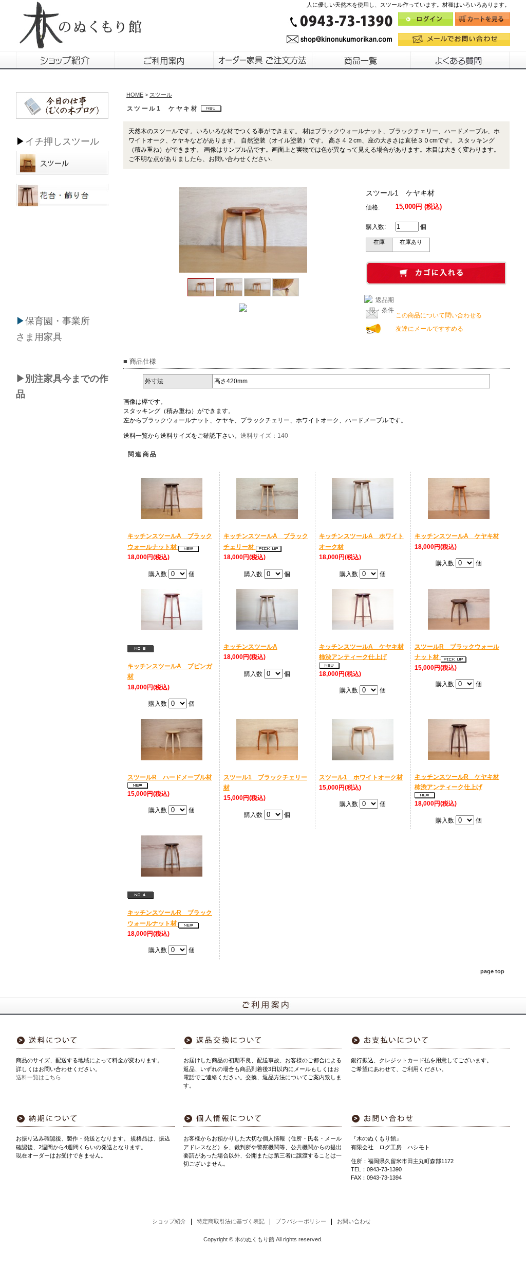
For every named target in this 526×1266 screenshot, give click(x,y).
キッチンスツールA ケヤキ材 (457, 536)
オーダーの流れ (263, 60)
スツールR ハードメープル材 (169, 777)
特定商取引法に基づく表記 (231, 1221)
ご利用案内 (164, 60)
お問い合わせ (354, 1221)
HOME (134, 95)
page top (492, 971)
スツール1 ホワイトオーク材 (361, 777)
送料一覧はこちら (38, 1077)
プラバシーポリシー (300, 1221)
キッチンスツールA (250, 646)
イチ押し (43, 141)
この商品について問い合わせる (439, 315)
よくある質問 (460, 60)
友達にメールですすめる (429, 328)
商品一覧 (361, 60)
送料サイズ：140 (264, 435)
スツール (80, 141)
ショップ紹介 (65, 60)
